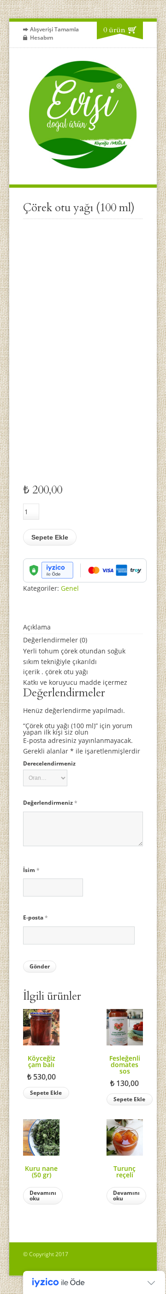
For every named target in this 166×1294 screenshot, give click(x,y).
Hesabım (41, 38)
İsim (31, 870)
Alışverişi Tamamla (54, 29)
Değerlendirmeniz (50, 803)
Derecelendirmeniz (49, 763)
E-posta (35, 917)
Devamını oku (43, 1195)
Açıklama (37, 627)
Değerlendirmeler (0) (55, 639)
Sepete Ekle (49, 537)
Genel (70, 588)
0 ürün (114, 30)
